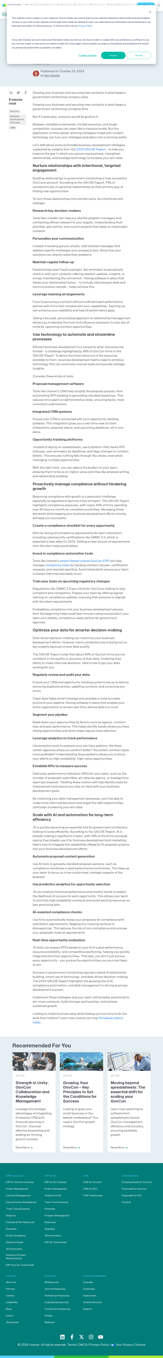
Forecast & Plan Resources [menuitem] (20, 1222)
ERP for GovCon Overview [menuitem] (20, 1182)
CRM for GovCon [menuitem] (92, 1182)
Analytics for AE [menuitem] (53, 1196)
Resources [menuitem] (50, 1222)
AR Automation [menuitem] (14, 1249)
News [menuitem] (9, 1309)
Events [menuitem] (9, 1316)
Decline (139, 55)
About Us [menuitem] (11, 1282)
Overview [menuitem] (88, 1282)
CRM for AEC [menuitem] (90, 1189)
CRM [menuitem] (86, 1176)
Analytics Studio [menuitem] (14, 1242)
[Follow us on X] (81, 1337)
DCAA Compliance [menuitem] (16, 1236)
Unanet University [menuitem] (92, 1302)
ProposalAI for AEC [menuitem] (132, 1196)
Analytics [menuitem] (11, 1216)
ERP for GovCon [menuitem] (14, 1176)
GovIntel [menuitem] (126, 1202)
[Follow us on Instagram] (91, 1337)
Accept (113, 55)
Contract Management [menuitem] (18, 1196)
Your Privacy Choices (130, 1345)
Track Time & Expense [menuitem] (18, 1209)
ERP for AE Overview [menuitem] (56, 1182)
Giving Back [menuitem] (12, 1322)
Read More (23, 1147)
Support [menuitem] (87, 1309)
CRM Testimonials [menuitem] (93, 1196)
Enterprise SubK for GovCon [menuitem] (137, 1182)
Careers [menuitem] (10, 1296)
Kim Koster (52, 75)
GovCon (14, 111)
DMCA (83, 1345)
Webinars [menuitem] (50, 1322)
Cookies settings (88, 55)
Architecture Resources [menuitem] (57, 1296)
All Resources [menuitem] (52, 1282)
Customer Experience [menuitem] (94, 1276)
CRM (12, 128)
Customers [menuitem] (89, 1289)
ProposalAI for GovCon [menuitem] (134, 1189)
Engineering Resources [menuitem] (57, 1302)
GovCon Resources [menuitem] (55, 1289)
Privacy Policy (85, 25)
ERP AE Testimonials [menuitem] (56, 1242)
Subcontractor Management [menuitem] (21, 1202)
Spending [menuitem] (50, 1229)
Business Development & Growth (17, 119)
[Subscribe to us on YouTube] (100, 1337)
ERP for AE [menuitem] (50, 1176)
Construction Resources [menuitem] (57, 1309)
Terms (71, 1345)
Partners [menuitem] (10, 1289)
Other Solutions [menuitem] (130, 1176)
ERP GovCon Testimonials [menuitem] (20, 1265)
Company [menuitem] (11, 1276)
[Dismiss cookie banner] (150, 12)
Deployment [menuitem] (89, 1296)
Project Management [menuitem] (17, 1189)
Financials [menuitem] (11, 1229)
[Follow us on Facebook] (72, 1337)
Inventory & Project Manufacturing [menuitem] (16, 1256)
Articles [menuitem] (49, 1316)
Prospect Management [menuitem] (57, 1216)
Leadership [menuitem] (12, 1302)
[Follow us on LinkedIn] (62, 1337)
